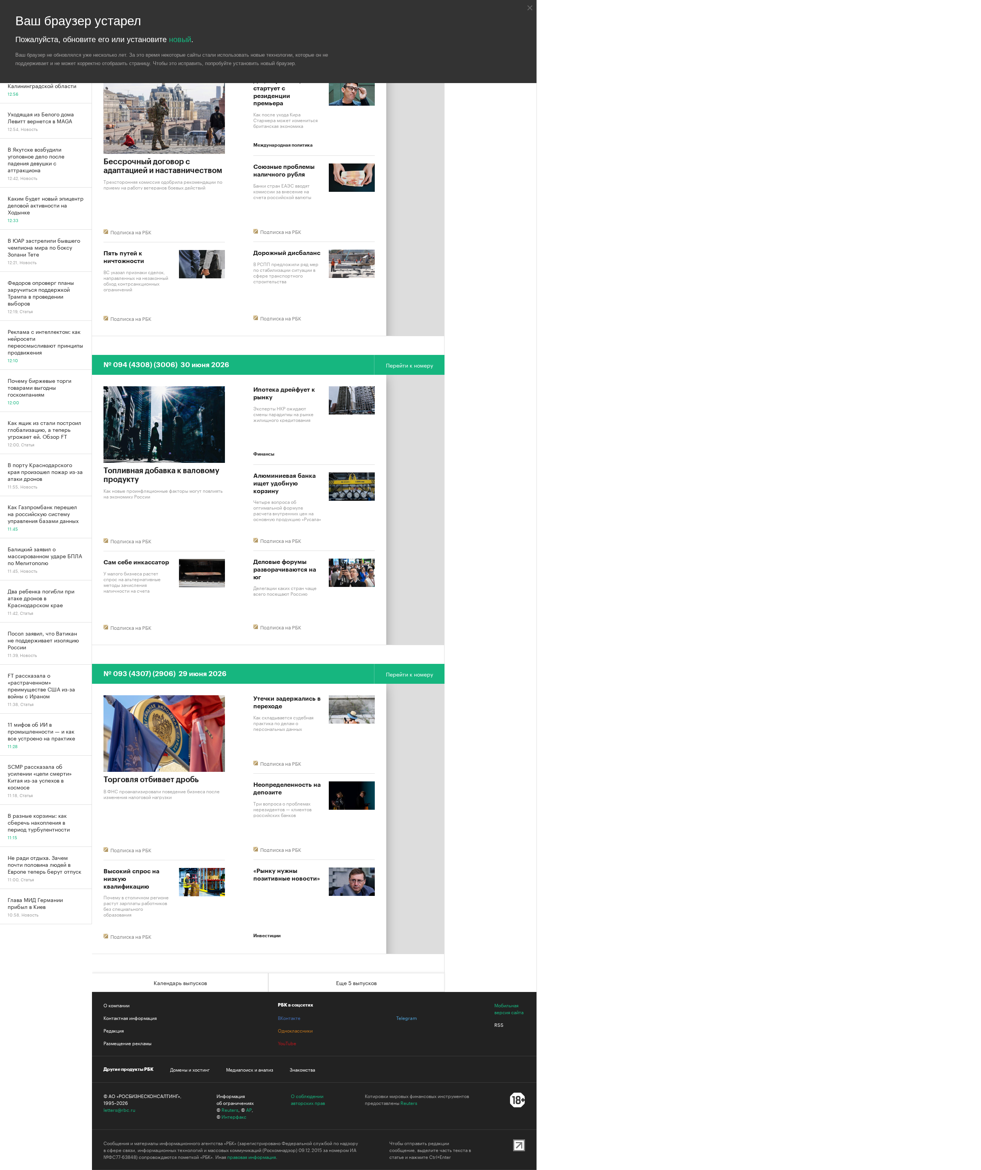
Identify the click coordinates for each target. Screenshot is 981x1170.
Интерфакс (233, 1116)
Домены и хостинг (190, 1069)
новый (180, 39)
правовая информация (251, 1156)
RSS (499, 1024)
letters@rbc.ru (119, 1109)
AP (249, 1109)
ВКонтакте (289, 1017)
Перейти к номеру (409, 365)
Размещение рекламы (127, 1042)
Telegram (406, 1017)
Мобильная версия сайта (508, 1008)
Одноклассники (295, 1030)
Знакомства (302, 1069)
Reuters (229, 1109)
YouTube (287, 1042)
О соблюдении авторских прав (308, 1099)
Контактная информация (130, 1017)
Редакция (113, 1030)
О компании (116, 1005)
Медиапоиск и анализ (249, 1069)
